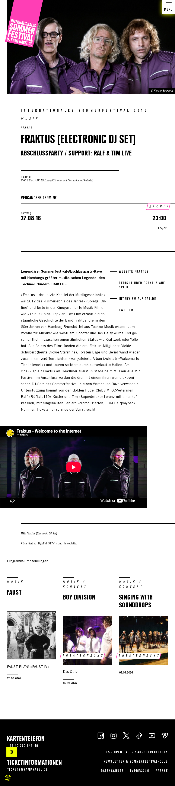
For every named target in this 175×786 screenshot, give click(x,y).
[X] (126, 735)
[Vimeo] (165, 735)
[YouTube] (152, 735)
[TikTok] (139, 735)
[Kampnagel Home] (24, 24)
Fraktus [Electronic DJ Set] (42, 534)
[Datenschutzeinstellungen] (8, 778)
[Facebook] (101, 735)
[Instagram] (113, 735)
